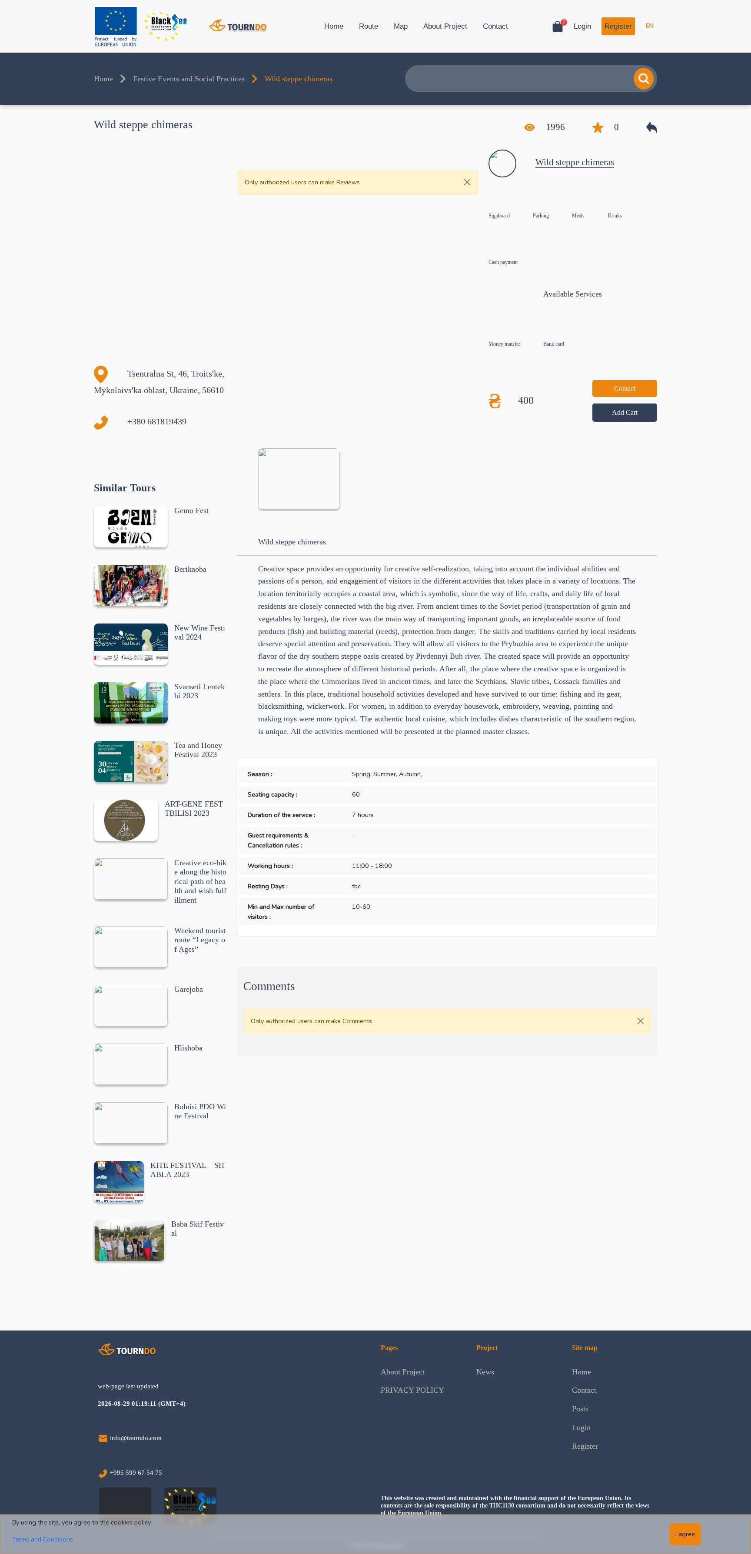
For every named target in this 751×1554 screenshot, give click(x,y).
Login (582, 26)
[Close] (467, 182)
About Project (445, 26)
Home (333, 26)
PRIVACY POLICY (412, 1390)
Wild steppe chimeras (574, 162)
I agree (685, 1534)
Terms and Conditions (42, 1539)
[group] (298, 479)
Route (368, 26)
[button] (651, 127)
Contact (495, 26)
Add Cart (625, 412)
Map (401, 26)
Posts (580, 1408)
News (485, 1371)
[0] (557, 26)
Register (618, 26)
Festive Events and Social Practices (189, 78)
